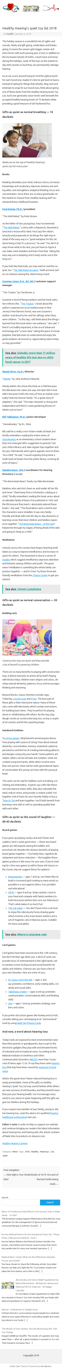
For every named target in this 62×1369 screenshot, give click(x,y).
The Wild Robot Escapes (25, 270)
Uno (10, 1003)
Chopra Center (40, 575)
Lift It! (11, 892)
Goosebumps (9, 439)
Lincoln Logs (19, 698)
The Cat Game (15, 908)
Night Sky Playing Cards (29, 1023)
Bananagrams (15, 876)
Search (5, 1197)
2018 (27, 1151)
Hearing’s (44, 1151)
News (15, 1151)
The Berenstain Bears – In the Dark (36, 524)
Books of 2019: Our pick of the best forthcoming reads (44, 1179)
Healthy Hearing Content (15, 1143)
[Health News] (31, 12)
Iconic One (15, 1366)
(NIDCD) (33, 1059)
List (52, 1151)
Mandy (6, 379)
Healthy (34, 1151)
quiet (5, 1155)
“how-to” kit (8, 800)
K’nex (34, 698)
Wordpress (46, 1366)
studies (6, 559)
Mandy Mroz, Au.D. (12, 371)
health (10, 34)
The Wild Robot (11, 227)
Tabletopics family (17, 991)
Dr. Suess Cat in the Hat (20, 980)
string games (12, 738)
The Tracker (27, 303)
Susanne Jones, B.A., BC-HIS (18, 281)
